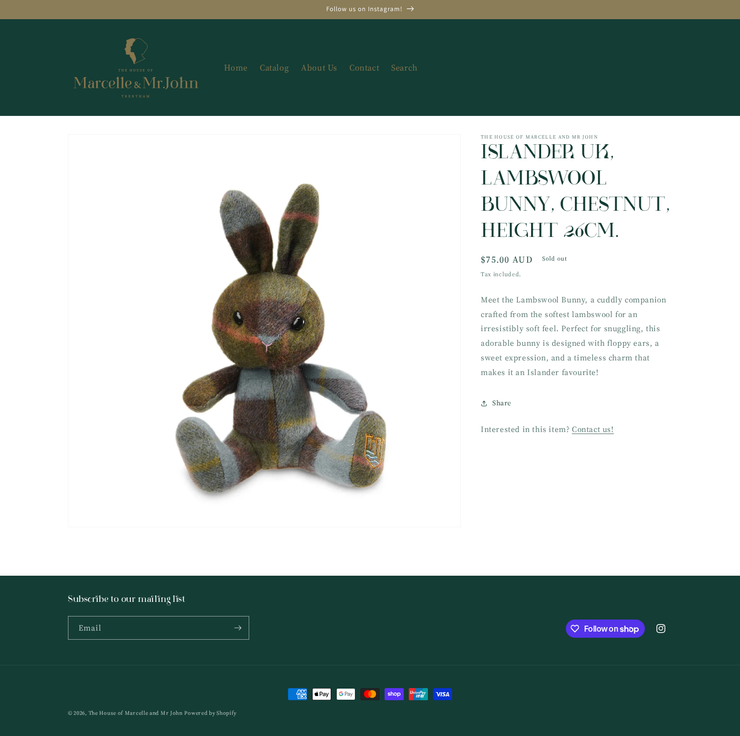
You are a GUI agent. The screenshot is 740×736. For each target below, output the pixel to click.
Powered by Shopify (210, 713)
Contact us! (593, 429)
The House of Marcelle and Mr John (136, 713)
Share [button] (501, 403)
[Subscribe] (238, 628)
